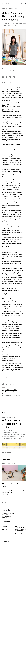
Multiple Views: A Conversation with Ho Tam (11, 424)
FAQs (16, 526)
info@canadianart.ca (6, 521)
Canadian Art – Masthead (20, 527)
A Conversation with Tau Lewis (12, 485)
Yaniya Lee (6, 495)
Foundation (4, 526)
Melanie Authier (11, 90)
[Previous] (3, 47)
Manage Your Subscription (20, 529)
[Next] (24, 47)
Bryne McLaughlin (8, 82)
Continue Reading (7, 452)
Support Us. (4, 529)
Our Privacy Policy (19, 530)
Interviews (5, 8)
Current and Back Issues (20, 524)
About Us (4, 524)
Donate (3, 527)
